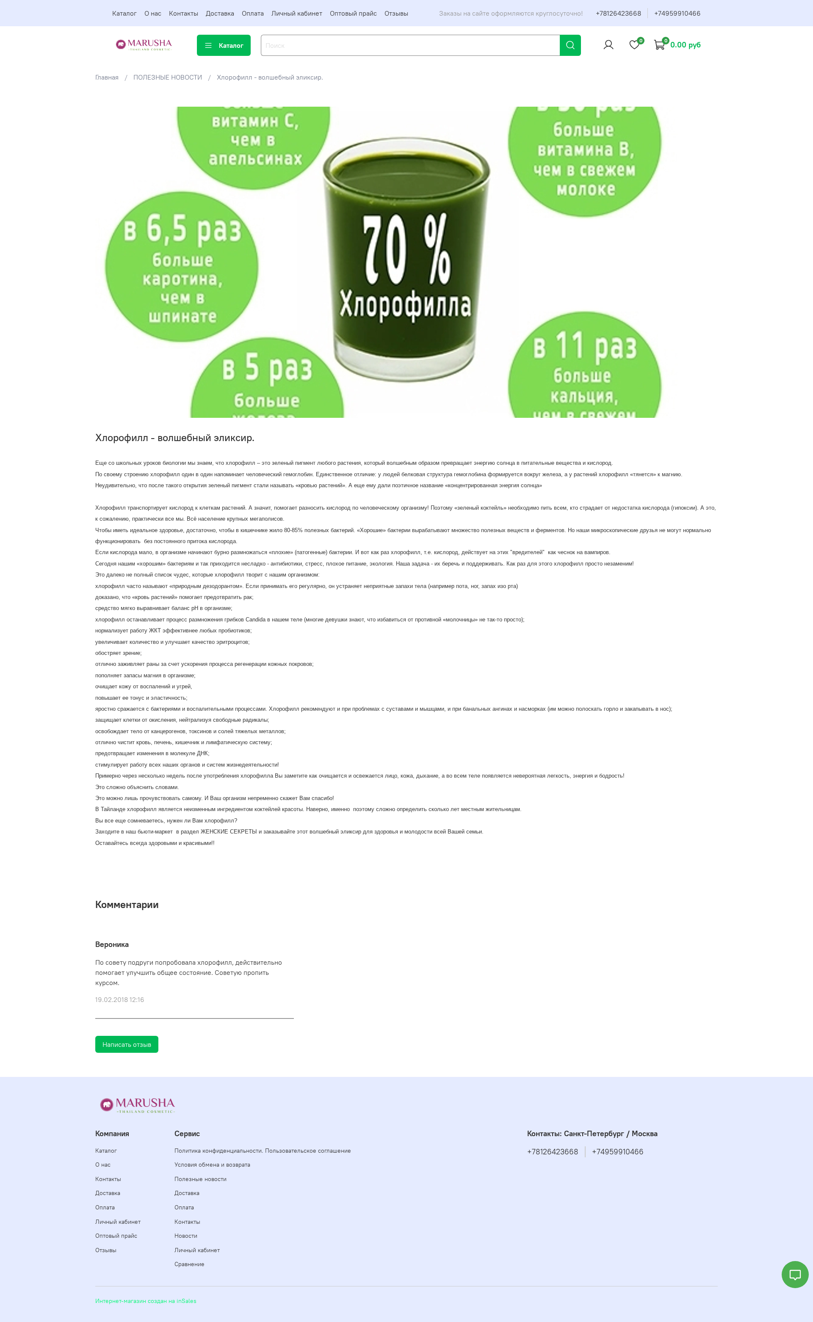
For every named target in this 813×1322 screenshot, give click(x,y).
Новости (185, 1235)
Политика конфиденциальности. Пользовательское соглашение (262, 1150)
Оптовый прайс (353, 13)
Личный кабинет (296, 13)
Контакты (183, 13)
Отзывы (396, 13)
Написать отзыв (126, 1044)
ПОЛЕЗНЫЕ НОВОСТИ (167, 77)
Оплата (253, 13)
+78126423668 (618, 13)
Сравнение (189, 1264)
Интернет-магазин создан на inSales (145, 1301)
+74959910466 (677, 13)
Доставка (220, 13)
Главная (107, 77)
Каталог (124, 13)
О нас (152, 13)
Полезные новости (200, 1179)
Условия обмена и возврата (212, 1164)
